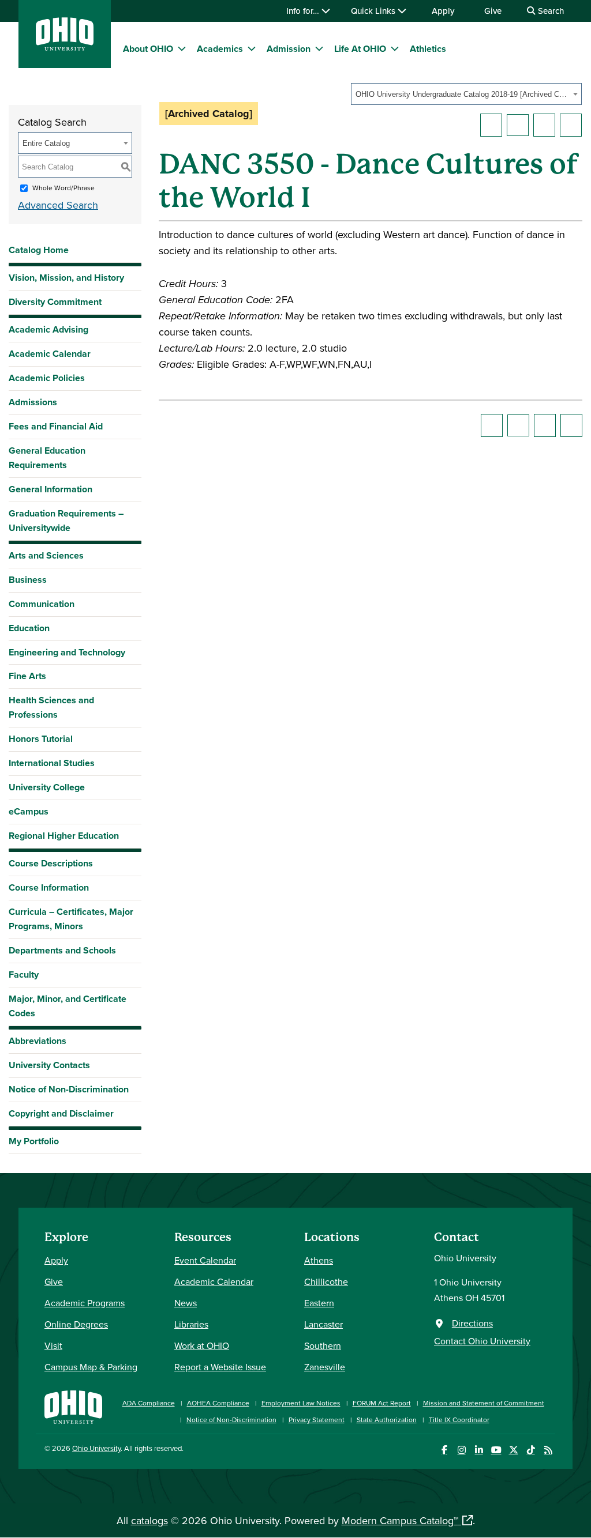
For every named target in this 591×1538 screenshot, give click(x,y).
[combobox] (466, 94)
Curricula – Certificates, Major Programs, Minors (71, 919)
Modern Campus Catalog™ (400, 1520)
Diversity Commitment (55, 301)
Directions (472, 1323)
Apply (443, 11)
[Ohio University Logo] (64, 47)
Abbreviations (37, 1040)
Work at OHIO (201, 1345)
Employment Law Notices (301, 1403)
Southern (322, 1345)
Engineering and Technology (67, 652)
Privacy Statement (317, 1419)
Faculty (24, 974)
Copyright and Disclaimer (61, 1113)
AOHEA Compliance (218, 1403)
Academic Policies (47, 377)
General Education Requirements (47, 458)
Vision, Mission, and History (66, 277)
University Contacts (49, 1065)
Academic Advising (48, 329)
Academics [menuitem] (220, 48)
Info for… (303, 11)
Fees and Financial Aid (56, 426)
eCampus (28, 811)
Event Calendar (205, 1260)
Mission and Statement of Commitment (483, 1403)
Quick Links (374, 11)
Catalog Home (39, 250)
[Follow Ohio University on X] (513, 1450)
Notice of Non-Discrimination (69, 1089)
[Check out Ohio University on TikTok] (530, 1450)
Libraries (191, 1324)
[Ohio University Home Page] (73, 1406)
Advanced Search (58, 205)
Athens (318, 1260)
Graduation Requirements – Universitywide (66, 520)
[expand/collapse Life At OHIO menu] (394, 48)
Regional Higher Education (64, 835)
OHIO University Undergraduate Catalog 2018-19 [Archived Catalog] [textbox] (463, 94)
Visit (53, 1345)
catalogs (149, 1520)
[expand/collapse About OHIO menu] (181, 48)
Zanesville (324, 1366)
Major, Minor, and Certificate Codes (67, 1006)
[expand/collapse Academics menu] (251, 48)
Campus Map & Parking (90, 1366)
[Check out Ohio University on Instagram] (461, 1450)
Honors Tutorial (41, 738)
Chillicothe (326, 1281)
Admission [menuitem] (289, 48)
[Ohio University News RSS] (548, 1450)
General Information (50, 489)
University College (47, 787)
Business (28, 579)
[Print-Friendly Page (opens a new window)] (544, 125)
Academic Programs (84, 1302)
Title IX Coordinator (459, 1419)
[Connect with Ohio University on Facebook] (444, 1450)
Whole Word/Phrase (63, 188)
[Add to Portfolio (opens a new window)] (491, 125)
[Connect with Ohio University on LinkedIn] (479, 1450)
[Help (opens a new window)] (571, 125)
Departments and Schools (62, 950)
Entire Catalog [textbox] (46, 143)
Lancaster (323, 1324)
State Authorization (387, 1419)
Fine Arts (27, 676)
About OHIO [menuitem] (148, 48)
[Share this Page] (518, 125)
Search (550, 11)
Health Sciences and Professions (51, 707)
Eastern (319, 1302)
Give (493, 11)
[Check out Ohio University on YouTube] (496, 1450)
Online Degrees (76, 1324)
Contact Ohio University (482, 1341)
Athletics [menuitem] (428, 48)
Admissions (33, 402)
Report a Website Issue (220, 1366)
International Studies (52, 763)
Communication (41, 603)
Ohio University (96, 1448)
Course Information (49, 887)
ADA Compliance (148, 1403)
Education (29, 628)
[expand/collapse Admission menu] (319, 48)
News (185, 1302)
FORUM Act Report (382, 1403)
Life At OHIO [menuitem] (360, 48)
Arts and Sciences (46, 555)
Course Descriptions (51, 863)
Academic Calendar (50, 353)
